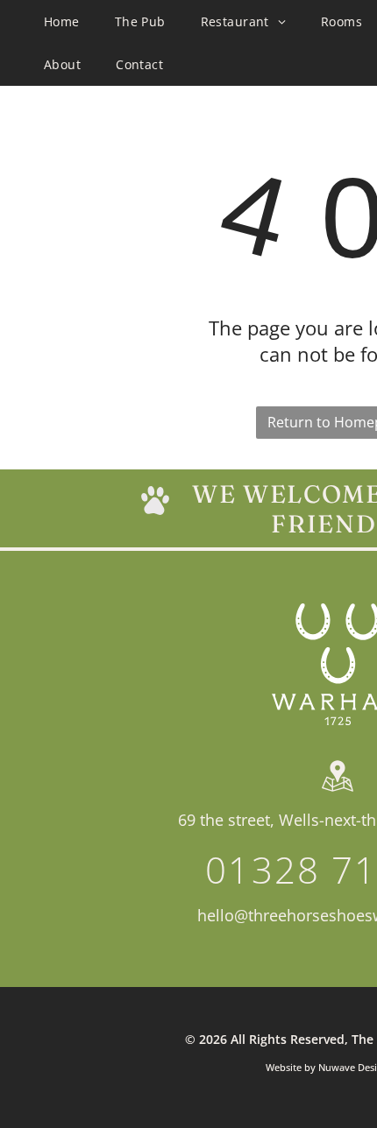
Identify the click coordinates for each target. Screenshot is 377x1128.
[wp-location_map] (337, 791)
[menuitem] (61, 21)
